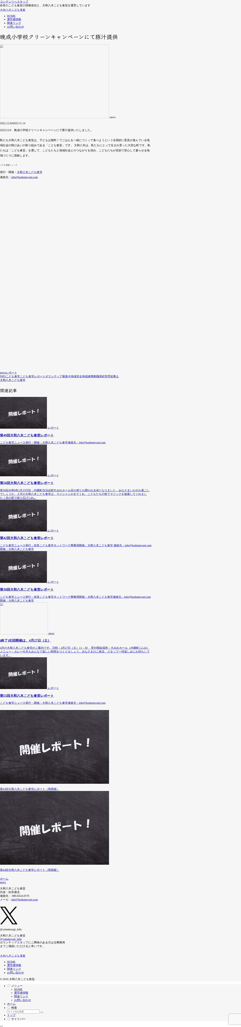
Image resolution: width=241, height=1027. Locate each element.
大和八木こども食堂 (29, 172)
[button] (41, 1012)
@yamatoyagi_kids (11, 939)
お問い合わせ (15, 972)
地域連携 (87, 376)
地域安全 (76, 376)
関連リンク (14, 968)
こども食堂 (13, 376)
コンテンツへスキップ (14, 1)
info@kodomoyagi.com (24, 177)
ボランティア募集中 (58, 376)
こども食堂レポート (32, 376)
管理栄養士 (112, 376)
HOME (11, 961)
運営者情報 (14, 965)
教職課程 (99, 376)
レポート (11, 372)
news (3, 372)
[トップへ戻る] (1, 1026)
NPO (3, 376)
